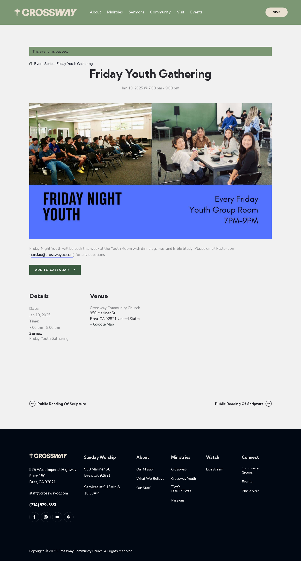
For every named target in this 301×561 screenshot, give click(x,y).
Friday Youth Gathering (49, 338)
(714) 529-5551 (42, 504)
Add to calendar (52, 270)
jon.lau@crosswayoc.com (52, 254)
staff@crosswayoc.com (48, 493)
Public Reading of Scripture (61, 404)
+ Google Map (102, 324)
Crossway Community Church (115, 308)
